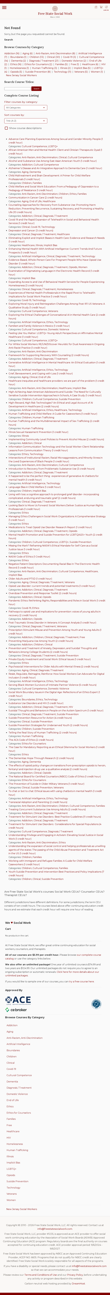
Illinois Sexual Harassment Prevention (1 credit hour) (38, 432)
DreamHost (78, 1283)
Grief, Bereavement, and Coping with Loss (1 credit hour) (41, 373)
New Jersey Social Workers (21, 75)
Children (27, 183)
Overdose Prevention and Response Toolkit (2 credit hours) (43, 593)
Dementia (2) (18, 60)
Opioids (73, 267)
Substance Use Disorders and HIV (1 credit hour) (36, 703)
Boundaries (28, 699)
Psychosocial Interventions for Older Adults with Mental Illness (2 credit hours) (54, 666)
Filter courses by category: (21, 101)
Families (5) (61, 64)
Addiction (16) (11, 53)
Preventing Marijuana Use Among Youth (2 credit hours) (41, 641)
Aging (25, 172)
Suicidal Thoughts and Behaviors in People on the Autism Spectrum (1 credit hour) (56, 710)
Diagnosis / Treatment (55, 216)
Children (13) (37, 57)
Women (82, 267)
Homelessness (65, 289)
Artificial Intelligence (33, 256)
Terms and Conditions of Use (40, 1275)
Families (37, 183)
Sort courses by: (14, 114)
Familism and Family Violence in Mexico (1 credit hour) (39, 326)
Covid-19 (35, 227)
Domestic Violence (58, 329)
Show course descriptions (25, 128)
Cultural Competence (34, 146)
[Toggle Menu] (4, 7)
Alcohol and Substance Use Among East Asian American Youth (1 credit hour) (53, 161)
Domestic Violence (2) (74, 60)
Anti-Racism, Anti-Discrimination (40, 157)
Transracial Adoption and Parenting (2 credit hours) (38, 802)
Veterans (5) (81, 71)
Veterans (53, 311)
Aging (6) (27, 53)
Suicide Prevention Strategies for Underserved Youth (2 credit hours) (48, 725)
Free (82, 637)
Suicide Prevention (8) (38, 71)
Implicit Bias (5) (82, 68)
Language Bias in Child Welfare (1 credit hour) (35, 487)
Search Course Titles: (19, 82)
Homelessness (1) (19, 68)
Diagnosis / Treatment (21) (44, 60)
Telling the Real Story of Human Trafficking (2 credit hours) (43, 732)
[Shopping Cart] (101, 7)
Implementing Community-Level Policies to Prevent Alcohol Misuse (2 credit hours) (56, 439)
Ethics (73, 194)
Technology (48, 227)
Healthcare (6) (90, 64)
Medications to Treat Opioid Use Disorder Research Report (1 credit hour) (50, 527)
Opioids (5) (16, 71)
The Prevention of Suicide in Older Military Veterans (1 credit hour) (46, 783)
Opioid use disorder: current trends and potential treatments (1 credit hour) (52, 586)
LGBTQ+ (53, 146)
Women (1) (97, 71)
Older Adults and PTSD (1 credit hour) (30, 578)
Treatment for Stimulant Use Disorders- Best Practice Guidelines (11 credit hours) (55, 816)
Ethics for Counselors (34, 743)
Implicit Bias (50, 245)
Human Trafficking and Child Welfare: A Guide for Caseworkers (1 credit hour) (53, 413)
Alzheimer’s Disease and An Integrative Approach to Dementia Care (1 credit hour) (55, 168)
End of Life (36, 201)
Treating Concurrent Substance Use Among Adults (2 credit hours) (47, 809)
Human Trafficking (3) (44, 68)
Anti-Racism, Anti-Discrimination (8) (55, 53)
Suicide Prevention (70, 399)
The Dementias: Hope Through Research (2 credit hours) (41, 758)
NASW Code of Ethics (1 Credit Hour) (29, 556)
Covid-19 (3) (69, 57)
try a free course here (81, 981)
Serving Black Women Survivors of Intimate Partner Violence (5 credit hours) (53, 685)
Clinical (63, 157)
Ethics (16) (15, 64)
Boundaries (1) (18, 57)
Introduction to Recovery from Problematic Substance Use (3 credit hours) (52, 468)
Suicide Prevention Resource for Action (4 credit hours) (40, 718)
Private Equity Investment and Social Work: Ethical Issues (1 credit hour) (50, 659)
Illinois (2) (65, 68)
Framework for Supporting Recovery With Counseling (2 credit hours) (49, 355)
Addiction (27, 164)
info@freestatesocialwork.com (55, 1229)
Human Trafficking (43, 417)
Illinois (39, 245)
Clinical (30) (53, 57)
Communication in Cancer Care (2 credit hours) (35, 197)
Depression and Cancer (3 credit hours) (31, 230)
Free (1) (75, 64)
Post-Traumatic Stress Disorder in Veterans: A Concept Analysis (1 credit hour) (52, 622)
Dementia (35, 172)
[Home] (96, 7)
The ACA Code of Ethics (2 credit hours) (31, 740)
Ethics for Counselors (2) (38, 64)
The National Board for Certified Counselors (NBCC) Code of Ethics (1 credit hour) (55, 776)
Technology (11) (62, 71)
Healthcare (49, 201)
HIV (71, 707)
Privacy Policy (75, 1275)
